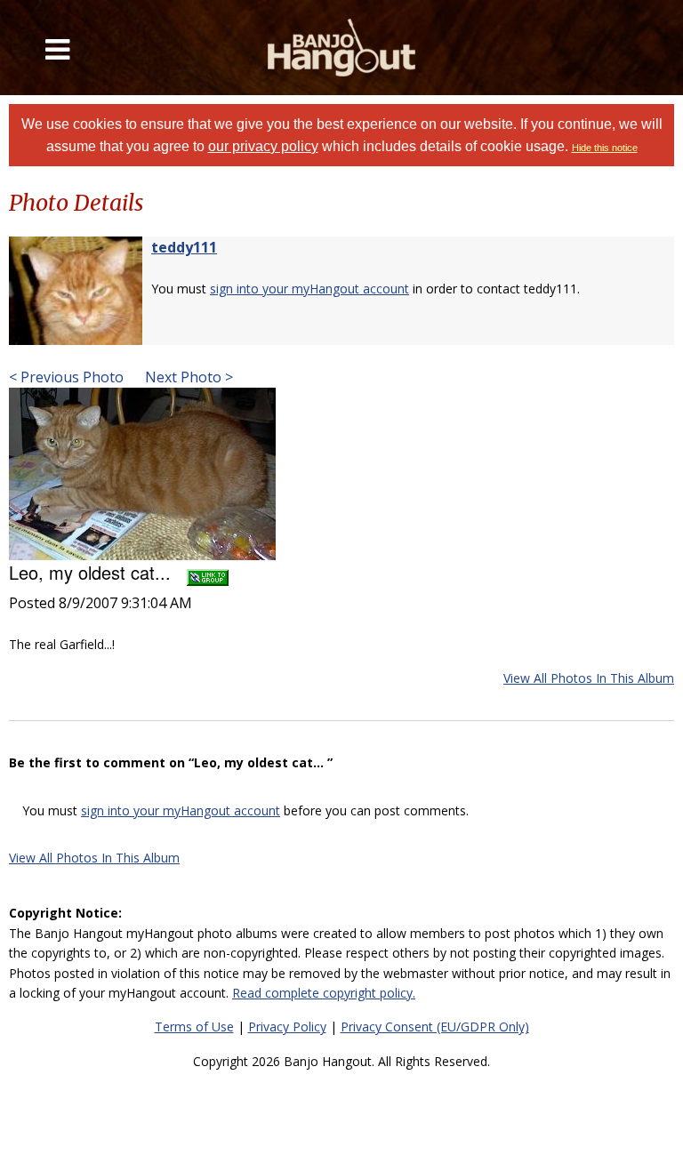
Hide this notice (605, 147)
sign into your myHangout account (309, 288)
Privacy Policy (287, 1026)
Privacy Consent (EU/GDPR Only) (435, 1026)
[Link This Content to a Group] (208, 572)
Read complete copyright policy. (323, 992)
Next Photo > (187, 377)
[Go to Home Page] (341, 47)
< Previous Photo (66, 377)
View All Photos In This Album (588, 678)
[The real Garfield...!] (142, 472)
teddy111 (184, 247)
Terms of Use (194, 1026)
